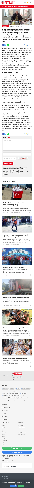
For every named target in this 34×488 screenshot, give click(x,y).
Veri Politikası (5, 476)
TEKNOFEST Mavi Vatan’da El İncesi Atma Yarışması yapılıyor (15, 236)
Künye (5, 416)
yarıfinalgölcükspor (14, 393)
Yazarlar (5, 410)
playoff (11, 391)
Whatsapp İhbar (18, 448)
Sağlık (3, 436)
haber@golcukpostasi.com (10, 460)
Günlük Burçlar (21, 434)
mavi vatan (5, 388)
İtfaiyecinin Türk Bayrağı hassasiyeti (16, 297)
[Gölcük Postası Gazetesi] (8, 2)
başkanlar (22, 391)
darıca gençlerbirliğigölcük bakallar (16, 395)
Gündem (6, 26)
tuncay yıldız (23, 400)
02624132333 (6, 459)
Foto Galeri (6, 407)
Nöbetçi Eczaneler (22, 427)
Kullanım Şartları (5, 478)
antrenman (5, 393)
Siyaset (3, 429)
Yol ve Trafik (20, 425)
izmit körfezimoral (25, 388)
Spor (3, 442)
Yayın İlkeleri (4, 475)
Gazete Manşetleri (22, 432)
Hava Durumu (21, 429)
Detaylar (13, 486)
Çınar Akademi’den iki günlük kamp (16, 328)
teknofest (11, 388)
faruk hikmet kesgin (22, 397)
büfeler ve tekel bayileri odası (9, 397)
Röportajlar (4, 440)
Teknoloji (4, 438)
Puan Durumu (21, 431)
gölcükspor (5, 391)
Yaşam (3, 434)
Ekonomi (4, 432)
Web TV (5, 405)
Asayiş (3, 427)
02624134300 (18, 452)
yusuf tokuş (23, 393)
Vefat (3, 444)
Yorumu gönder (8, 163)
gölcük (18, 388)
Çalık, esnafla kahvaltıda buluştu (15, 358)
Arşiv (4, 413)
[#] (17, 374)
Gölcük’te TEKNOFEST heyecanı (14, 267)
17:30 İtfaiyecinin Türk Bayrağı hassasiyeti (15, 6)
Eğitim (3, 431)
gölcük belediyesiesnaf (13, 400)
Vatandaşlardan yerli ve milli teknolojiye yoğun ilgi (13, 204)
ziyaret (17, 391)
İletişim (5, 419)
